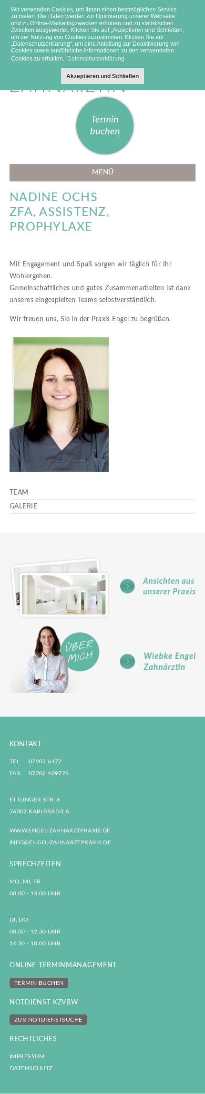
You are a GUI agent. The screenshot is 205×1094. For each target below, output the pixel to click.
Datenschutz (31, 1068)
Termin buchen (105, 125)
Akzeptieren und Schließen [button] (102, 76)
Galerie (23, 506)
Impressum (27, 1056)
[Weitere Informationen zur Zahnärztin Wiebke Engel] (102, 658)
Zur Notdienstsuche (48, 1020)
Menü (102, 172)
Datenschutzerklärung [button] (95, 58)
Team (19, 492)
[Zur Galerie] (102, 587)
